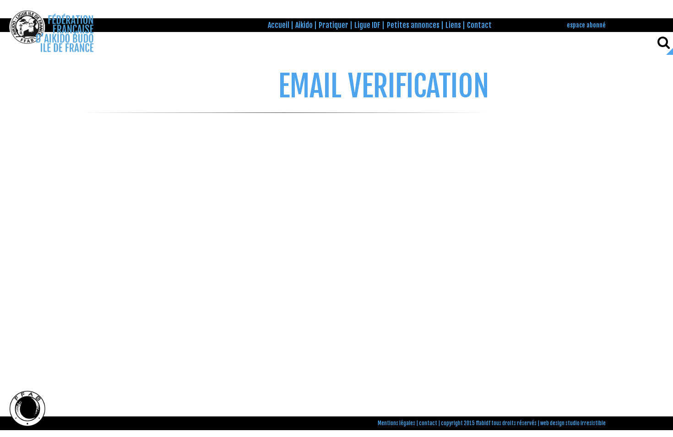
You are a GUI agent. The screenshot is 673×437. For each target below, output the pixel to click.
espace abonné (586, 25)
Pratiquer (333, 25)
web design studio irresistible (573, 423)
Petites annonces (413, 25)
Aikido (304, 25)
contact (428, 423)
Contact (479, 25)
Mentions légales (396, 423)
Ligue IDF (367, 25)
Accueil (278, 25)
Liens (453, 25)
